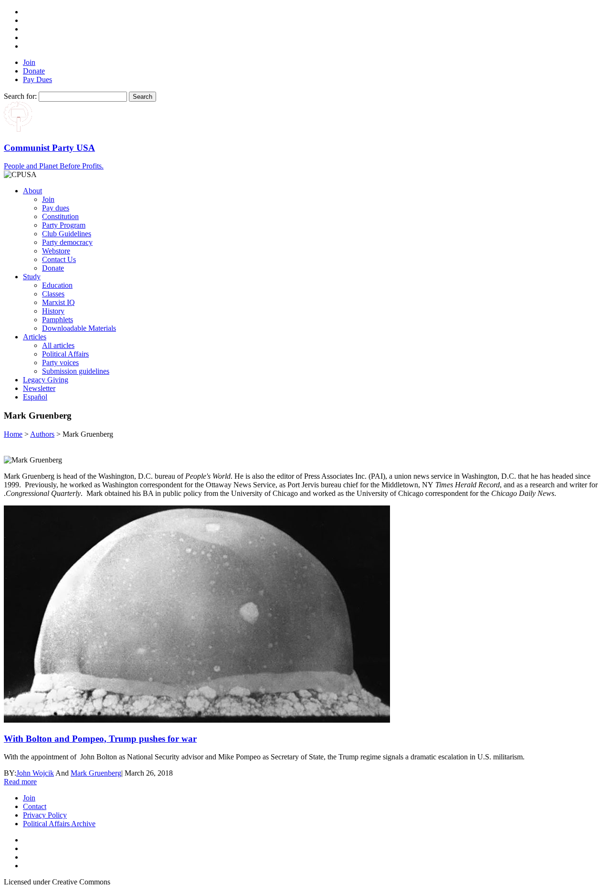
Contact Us (59, 259)
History (53, 311)
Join (29, 62)
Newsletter (39, 388)
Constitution (60, 216)
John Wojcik (35, 773)
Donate (34, 71)
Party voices (60, 362)
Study (32, 277)
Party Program (63, 225)
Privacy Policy (45, 815)
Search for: (20, 96)
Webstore (56, 251)
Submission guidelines (75, 371)
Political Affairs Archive (59, 824)
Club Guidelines (66, 234)
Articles (34, 337)
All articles (58, 345)
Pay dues (55, 208)
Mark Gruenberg (96, 773)
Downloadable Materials (79, 328)
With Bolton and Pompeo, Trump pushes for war (100, 739)
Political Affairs (65, 354)
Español (35, 397)
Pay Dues (37, 79)
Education (57, 285)
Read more (20, 782)
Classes (53, 294)
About (32, 191)
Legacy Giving (45, 380)
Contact (34, 806)
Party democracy (67, 242)
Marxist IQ (58, 302)
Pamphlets (57, 320)
